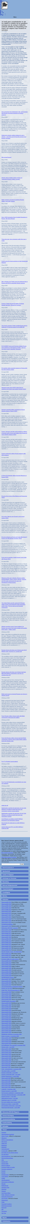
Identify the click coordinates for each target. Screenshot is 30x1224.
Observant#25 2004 (6, 1027)
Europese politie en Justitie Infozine (10, 959)
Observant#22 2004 (6, 1032)
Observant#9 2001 (6, 1063)
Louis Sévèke (5, 1176)
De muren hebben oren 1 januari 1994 (11, 1102)
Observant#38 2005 (6, 1003)
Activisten (4, 1132)
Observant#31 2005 (6, 1016)
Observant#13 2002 (6, 1056)
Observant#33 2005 (6, 1012)
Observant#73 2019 (6, 922)
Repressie (4, 1207)
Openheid (4, 1189)
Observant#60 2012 (6, 950)
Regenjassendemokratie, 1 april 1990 (11, 1107)
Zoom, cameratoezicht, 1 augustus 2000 (11, 1069)
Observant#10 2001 (6, 1061)
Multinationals (5, 1185)
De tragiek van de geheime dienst (10, 1152)
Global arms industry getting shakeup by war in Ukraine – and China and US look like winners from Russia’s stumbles (14, 137)
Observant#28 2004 (6, 1021)
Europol (3, 1171)
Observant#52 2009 (6, 968)
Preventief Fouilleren (7, 1204)
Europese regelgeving (7, 1169)
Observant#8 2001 (6, 1065)
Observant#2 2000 (6, 1085)
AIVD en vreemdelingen (7, 1139)
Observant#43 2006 (6, 992)
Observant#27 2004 (6, 1023)
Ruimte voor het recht (7, 988)
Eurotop (3, 1172)
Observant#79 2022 (6, 911)
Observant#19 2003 (6, 1041)
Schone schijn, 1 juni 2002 (8, 1047)
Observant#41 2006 (6, 995)
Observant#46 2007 (6, 981)
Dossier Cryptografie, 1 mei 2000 (10, 1072)
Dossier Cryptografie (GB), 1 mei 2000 (11, 1074)
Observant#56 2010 (6, 961)
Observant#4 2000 (6, 1081)
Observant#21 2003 (6, 1038)
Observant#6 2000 (6, 1078)
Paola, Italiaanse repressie (8, 1194)
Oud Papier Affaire (6, 1193)
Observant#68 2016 (6, 935)
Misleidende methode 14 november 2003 (12, 1034)
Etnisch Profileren (6, 1165)
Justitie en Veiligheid (7, 874)
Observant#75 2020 (6, 918)
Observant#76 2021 (6, 917)
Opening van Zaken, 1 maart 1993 (10, 1104)
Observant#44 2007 (6, 984)
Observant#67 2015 (6, 937)
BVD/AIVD (4, 1147)
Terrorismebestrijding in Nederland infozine (12, 986)
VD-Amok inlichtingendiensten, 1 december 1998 (13, 1094)
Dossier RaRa (5, 1163)
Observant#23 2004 (6, 1030)
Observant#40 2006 (6, 997)
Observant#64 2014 (6, 942)
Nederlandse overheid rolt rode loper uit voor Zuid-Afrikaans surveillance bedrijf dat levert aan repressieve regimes (14, 815)
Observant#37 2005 (6, 1005)
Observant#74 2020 (6, 920)
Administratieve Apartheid (8, 1134)
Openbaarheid (6, 871)
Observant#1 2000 (6, 1087)
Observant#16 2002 (6, 1050)
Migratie (3, 1183)
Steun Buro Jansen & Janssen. (9, 857)
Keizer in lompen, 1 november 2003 (10, 1036)
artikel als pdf (5, 805)
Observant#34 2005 (6, 1010)
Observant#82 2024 (6, 906)
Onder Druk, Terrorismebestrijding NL (11, 990)
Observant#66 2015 (6, 939)
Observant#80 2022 (6, 909)
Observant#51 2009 (6, 970)
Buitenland (4, 1145)
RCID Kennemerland (7, 1205)
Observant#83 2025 (6, 904)
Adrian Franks (5, 1136)
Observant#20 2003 (6, 1039)
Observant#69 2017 (6, 933)
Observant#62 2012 (6, 946)
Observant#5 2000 (6, 1080)
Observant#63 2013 (6, 944)
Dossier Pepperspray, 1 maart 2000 (10, 1076)
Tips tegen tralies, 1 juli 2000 (8, 1071)
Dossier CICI (5, 1161)
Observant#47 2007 (6, 979)
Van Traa (4, 1213)
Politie (3, 1202)
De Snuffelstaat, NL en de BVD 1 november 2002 (13, 1045)
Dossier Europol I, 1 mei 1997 (9, 1096)
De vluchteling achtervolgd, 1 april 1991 (11, 1105)
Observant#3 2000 (6, 1083)
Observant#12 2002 (6, 1058)
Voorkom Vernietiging (8, 1115)
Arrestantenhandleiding (7, 924)
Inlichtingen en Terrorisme (9, 878)
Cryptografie (5, 1150)
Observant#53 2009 (6, 966)
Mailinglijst (5, 1126)
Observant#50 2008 (6, 972)
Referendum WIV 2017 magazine (10, 928)
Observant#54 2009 (6, 964)
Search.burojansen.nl (8, 867)
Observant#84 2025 (6, 902)
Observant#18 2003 (6, 1043)
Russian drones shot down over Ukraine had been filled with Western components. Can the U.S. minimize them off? (14, 673)
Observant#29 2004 (6, 1019)
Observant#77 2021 (6, 915)
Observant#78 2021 (6, 913)
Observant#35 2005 (6, 1008)
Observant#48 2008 (6, 975)
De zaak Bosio (5, 1154)
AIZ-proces (4, 1141)
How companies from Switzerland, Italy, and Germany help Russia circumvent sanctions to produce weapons (15, 113)
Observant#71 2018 (6, 929)
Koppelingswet (5, 1174)
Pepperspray (5, 1200)
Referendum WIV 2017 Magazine (10, 1112)
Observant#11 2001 (6, 1059)
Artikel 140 (4, 1143)
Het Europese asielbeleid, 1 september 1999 (12, 1092)
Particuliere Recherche (7, 1196)
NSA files (4, 896)
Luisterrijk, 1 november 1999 (8, 1089)
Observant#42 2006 (6, 994)
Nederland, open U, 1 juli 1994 (9, 1100)
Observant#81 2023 (6, 907)
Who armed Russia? (6, 157)
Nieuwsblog (5, 881)
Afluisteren (4, 1138)
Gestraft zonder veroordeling (9, 1001)
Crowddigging (6, 892)
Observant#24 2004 (6, 1028)
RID (2, 1209)
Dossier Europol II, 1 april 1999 (9, 1091)
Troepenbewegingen (7, 889)
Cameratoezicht (5, 1149)
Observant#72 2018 (6, 926)
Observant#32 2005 (6, 1014)
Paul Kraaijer (5, 1198)
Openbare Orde (5, 1187)
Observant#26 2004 (6, 1025)
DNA (3, 1160)
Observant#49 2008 (6, 973)
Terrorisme (4, 1211)
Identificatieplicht (6, 1180)
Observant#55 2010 (6, 962)
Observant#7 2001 (6, 1067)
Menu (15, 17)
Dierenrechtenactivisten (7, 1158)
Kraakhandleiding (7, 1122)
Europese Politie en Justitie (8, 1167)
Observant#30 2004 (6, 1017)
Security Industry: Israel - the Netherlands (12, 951)
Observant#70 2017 (6, 931)
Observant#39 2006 (6, 999)
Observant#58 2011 (6, 955)
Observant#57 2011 (6, 957)
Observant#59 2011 (6, 953)
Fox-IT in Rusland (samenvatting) (10, 761)
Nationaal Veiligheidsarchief (9, 885)
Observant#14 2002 (6, 1054)
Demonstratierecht (6, 1156)
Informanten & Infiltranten (8, 1182)
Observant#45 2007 (6, 983)
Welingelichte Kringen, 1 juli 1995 (10, 1098)
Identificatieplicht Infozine (8, 977)
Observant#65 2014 (6, 940)
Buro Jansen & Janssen (7, 852)
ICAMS (3, 1178)
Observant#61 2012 (6, 948)
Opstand (4, 1191)
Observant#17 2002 (6, 1049)
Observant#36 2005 (6, 1006)
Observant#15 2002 (6, 1052)
